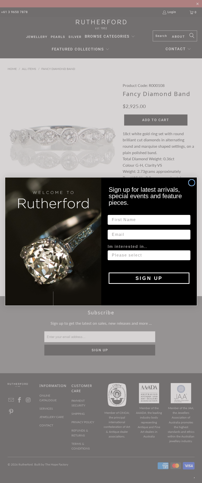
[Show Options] (185, 255)
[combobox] (147, 255)
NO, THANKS (149, 291)
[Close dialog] (192, 183)
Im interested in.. (127, 246)
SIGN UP (149, 278)
